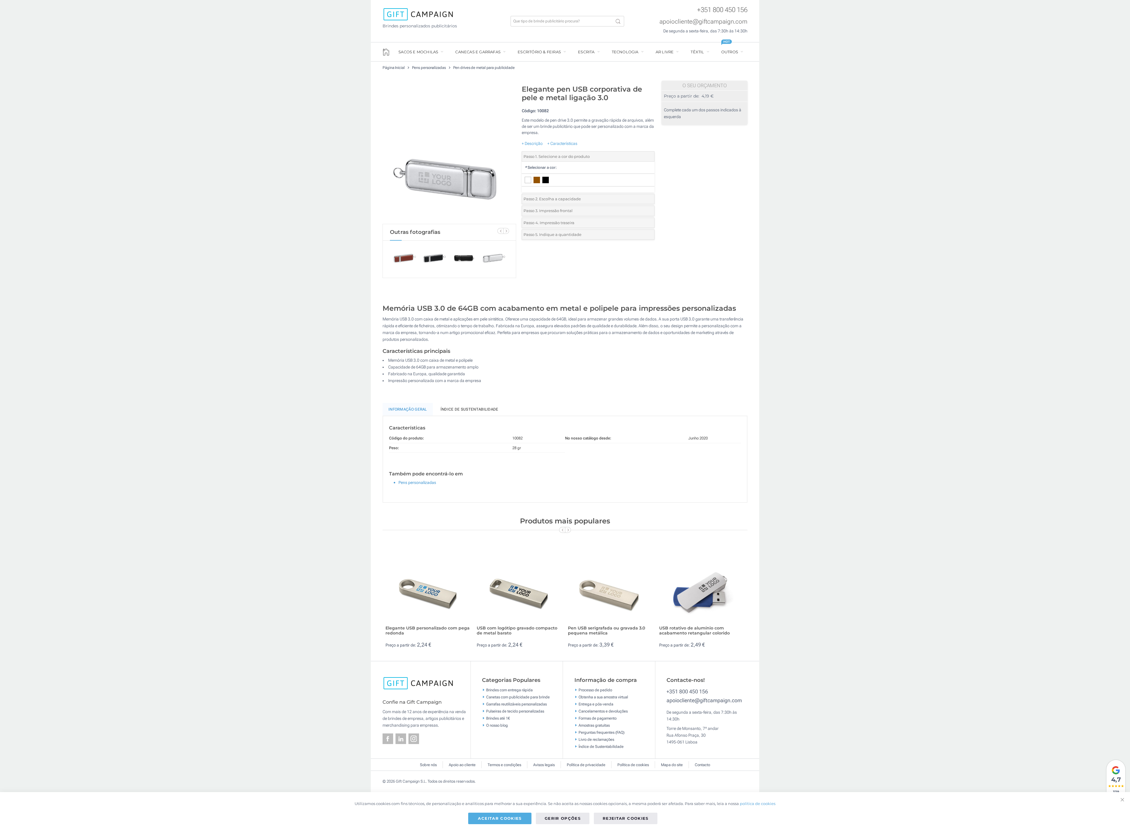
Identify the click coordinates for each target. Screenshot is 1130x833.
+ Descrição (532, 143)
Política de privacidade (586, 765)
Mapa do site (672, 765)
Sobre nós (428, 765)
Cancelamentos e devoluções (603, 711)
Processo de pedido (595, 690)
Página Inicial (394, 67)
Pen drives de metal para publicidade (484, 67)
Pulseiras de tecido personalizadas (515, 711)
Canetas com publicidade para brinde (518, 697)
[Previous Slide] (500, 231)
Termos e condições (504, 765)
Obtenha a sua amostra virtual (603, 697)
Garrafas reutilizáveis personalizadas (516, 704)
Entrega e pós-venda (596, 704)
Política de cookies (633, 765)
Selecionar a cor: (541, 167)
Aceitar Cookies (499, 818)
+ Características (562, 143)
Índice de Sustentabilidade (601, 746)
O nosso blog (497, 725)
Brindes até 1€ (498, 718)
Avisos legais (544, 765)
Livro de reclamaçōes (596, 739)
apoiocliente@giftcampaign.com (703, 21)
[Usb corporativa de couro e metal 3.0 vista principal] (449, 152)
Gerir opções (563, 818)
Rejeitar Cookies (626, 818)
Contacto (702, 765)
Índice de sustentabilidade (469, 409)
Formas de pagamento (597, 718)
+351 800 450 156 (722, 10)
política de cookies (757, 803)
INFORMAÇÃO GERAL (407, 409)
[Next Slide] (506, 231)
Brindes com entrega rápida (509, 690)
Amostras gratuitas (594, 725)
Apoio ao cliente (462, 765)
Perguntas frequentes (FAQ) (601, 732)
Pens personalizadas (429, 67)
